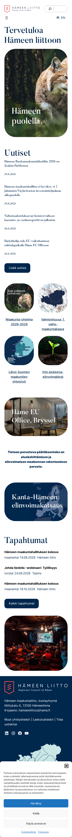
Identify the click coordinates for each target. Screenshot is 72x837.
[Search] (50, 8)
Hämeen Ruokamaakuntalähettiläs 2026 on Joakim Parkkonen (31, 163)
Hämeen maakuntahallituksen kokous (31, 552)
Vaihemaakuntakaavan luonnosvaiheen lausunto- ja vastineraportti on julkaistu (29, 218)
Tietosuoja (43, 832)
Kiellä (36, 813)
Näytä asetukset (36, 823)
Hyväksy (36, 803)
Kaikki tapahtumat (22, 603)
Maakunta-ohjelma (19, 319)
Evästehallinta (28, 832)
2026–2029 (19, 324)
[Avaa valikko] (6, 18)
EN (63, 17)
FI (58, 17)
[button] (66, 766)
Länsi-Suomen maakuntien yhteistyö (19, 377)
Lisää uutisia (17, 268)
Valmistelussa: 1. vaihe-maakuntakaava (53, 324)
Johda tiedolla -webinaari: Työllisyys (30, 568)
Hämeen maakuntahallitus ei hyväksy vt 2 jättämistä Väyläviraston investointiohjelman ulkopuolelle (32, 191)
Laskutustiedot (43, 719)
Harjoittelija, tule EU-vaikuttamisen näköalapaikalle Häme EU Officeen (26, 243)
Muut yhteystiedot (17, 719)
